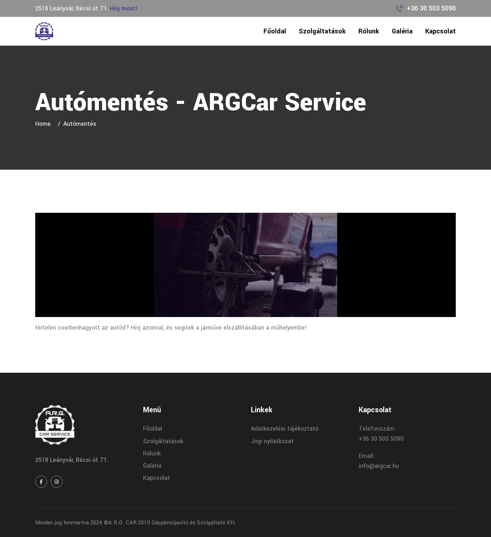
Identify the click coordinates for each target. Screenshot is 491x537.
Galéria (402, 31)
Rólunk (368, 31)
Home (44, 124)
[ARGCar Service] (44, 31)
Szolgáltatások (322, 31)
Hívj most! (124, 8)
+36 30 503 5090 (431, 8)
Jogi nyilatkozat (272, 441)
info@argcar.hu (379, 466)
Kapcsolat (440, 31)
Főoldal (274, 31)
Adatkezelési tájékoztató (284, 428)
